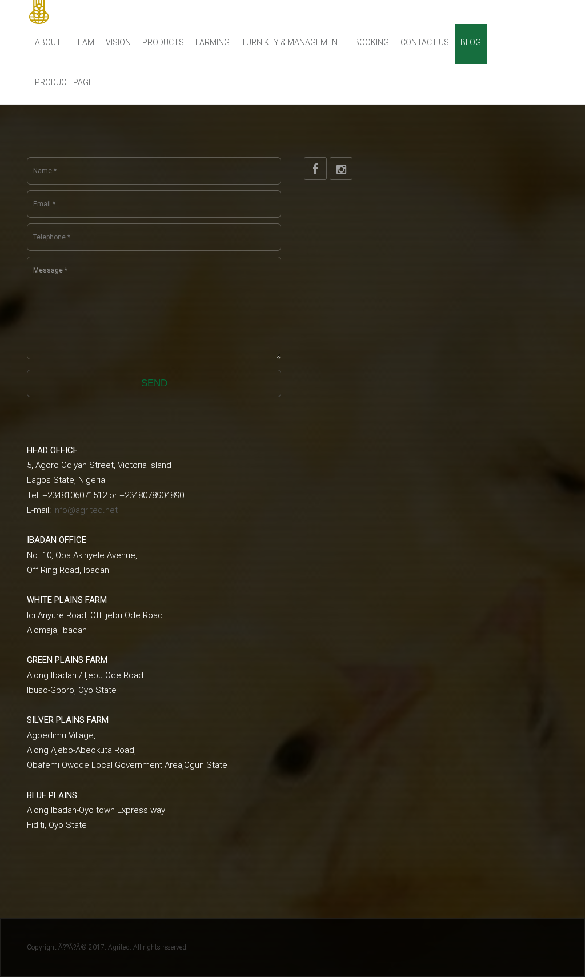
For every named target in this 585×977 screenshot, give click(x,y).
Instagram (341, 168)
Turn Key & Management (292, 42)
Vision (118, 42)
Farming (212, 42)
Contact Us (424, 42)
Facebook (315, 168)
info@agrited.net (85, 510)
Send (154, 383)
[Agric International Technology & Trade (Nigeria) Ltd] (79, 12)
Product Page (64, 82)
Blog (470, 42)
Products (163, 42)
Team (83, 42)
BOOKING (371, 42)
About (48, 42)
